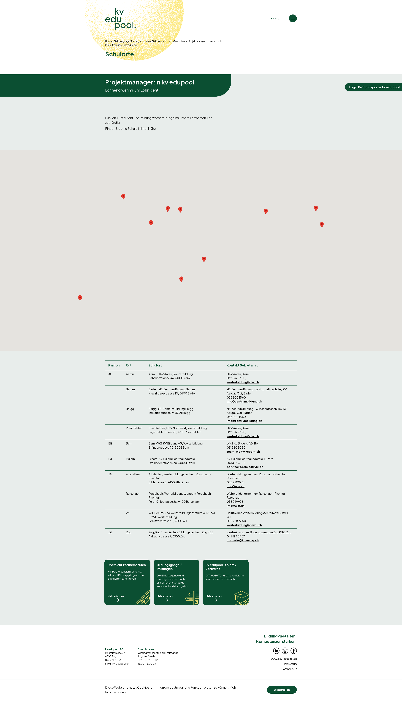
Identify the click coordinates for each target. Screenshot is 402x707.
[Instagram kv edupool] (285, 651)
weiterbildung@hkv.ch (243, 382)
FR (276, 18)
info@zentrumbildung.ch (244, 401)
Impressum (290, 663)
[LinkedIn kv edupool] (276, 651)
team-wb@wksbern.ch (243, 451)
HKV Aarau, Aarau (238, 374)
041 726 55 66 (113, 660)
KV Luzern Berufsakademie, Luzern (250, 459)
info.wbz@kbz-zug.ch (243, 540)
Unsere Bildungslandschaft (158, 41)
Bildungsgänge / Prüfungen (128, 41)
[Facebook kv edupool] (294, 651)
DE (271, 18)
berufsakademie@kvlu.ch (245, 467)
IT (281, 18)
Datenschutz (289, 669)
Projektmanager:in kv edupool (205, 41)
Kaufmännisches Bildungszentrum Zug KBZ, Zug (259, 532)
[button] (293, 18)
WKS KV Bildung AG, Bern (243, 443)
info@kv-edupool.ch (117, 663)
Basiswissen (180, 41)
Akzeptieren (282, 689)
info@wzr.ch (235, 486)
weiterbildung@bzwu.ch (244, 525)
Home (108, 41)
